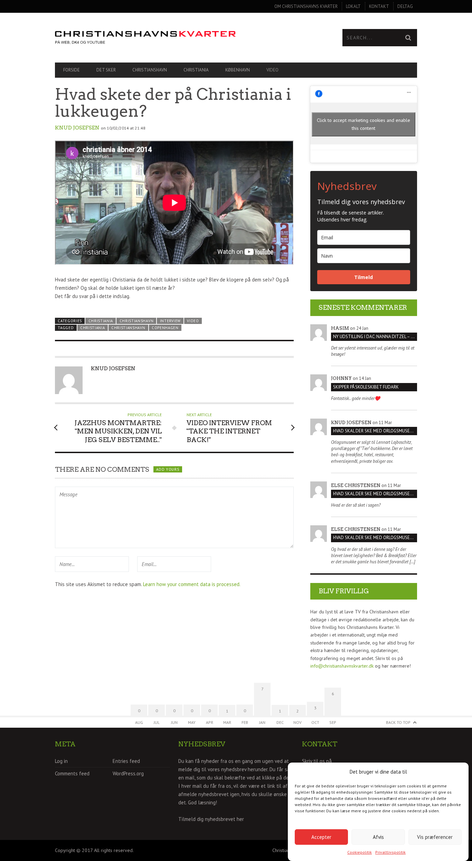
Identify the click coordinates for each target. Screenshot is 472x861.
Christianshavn (149, 70)
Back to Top (398, 722)
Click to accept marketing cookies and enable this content (363, 124)
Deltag (405, 6)
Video (272, 70)
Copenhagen (165, 327)
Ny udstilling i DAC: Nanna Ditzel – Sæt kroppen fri (375, 336)
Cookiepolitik (359, 852)
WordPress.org (128, 773)
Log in (61, 761)
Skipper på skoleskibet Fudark (366, 387)
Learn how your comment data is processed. (191, 584)
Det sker (106, 70)
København (237, 70)
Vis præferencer (435, 836)
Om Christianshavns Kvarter (306, 6)
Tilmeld (363, 277)
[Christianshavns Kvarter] (145, 38)
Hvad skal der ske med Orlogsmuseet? (375, 431)
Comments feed (72, 773)
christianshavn (128, 327)
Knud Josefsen (77, 128)
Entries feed (126, 761)
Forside (71, 70)
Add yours (167, 469)
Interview (170, 320)
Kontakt (379, 6)
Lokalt (353, 6)
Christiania (196, 70)
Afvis (378, 836)
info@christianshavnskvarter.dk (342, 666)
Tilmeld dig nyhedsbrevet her (211, 819)
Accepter (321, 836)
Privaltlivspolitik (390, 852)
